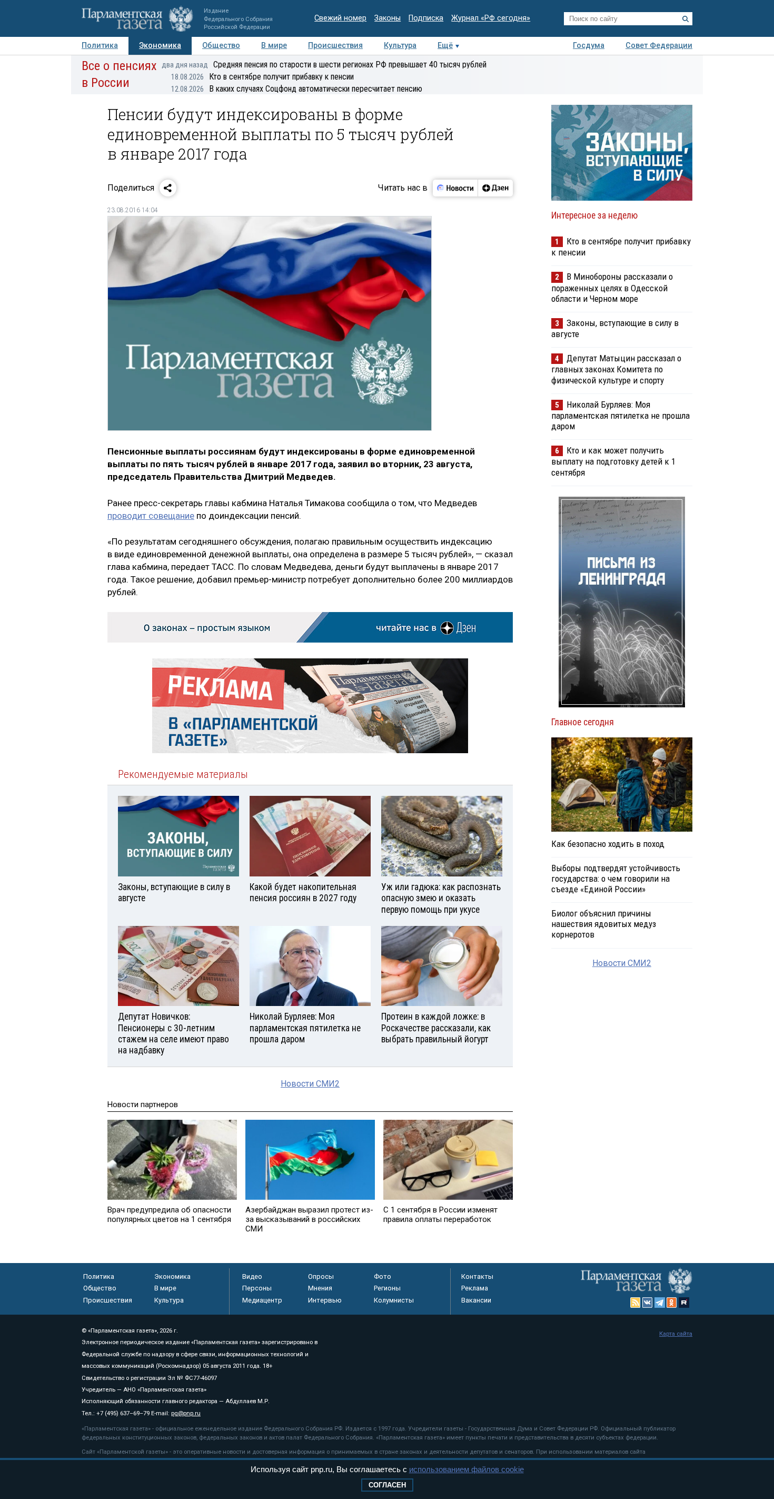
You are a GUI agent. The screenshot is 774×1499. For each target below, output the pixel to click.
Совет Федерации (659, 45)
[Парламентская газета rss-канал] (635, 1302)
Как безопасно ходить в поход (607, 844)
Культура (400, 45)
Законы (387, 18)
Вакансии (476, 1300)
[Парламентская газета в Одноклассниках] (672, 1302)
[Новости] (455, 188)
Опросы (321, 1276)
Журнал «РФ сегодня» (490, 18)
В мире (274, 45)
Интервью (325, 1300)
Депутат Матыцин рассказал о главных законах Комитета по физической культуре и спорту (616, 369)
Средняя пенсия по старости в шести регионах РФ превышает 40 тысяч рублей (324, 65)
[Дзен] (495, 188)
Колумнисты (394, 1300)
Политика (100, 45)
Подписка (426, 18)
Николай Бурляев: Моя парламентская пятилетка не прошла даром (620, 415)
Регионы (387, 1288)
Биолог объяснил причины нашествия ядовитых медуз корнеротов (603, 924)
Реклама (474, 1288)
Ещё (445, 45)
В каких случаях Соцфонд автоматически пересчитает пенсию (296, 89)
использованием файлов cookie (466, 1469)
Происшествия (335, 45)
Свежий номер (340, 18)
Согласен (387, 1485)
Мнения (320, 1288)
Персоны (257, 1288)
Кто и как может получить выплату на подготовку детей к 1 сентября (613, 461)
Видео (252, 1276)
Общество (221, 45)
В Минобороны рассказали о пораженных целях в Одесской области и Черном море (612, 287)
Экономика (160, 45)
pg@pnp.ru (186, 1413)
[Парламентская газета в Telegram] (659, 1302)
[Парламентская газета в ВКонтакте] (647, 1302)
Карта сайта (675, 1333)
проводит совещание (150, 515)
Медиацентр (262, 1300)
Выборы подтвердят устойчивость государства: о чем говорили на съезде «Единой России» (615, 878)
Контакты (477, 1276)
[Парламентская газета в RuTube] (684, 1302)
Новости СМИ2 (310, 1084)
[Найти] (685, 19)
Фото (382, 1276)
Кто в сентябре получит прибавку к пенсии (262, 77)
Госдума (588, 45)
